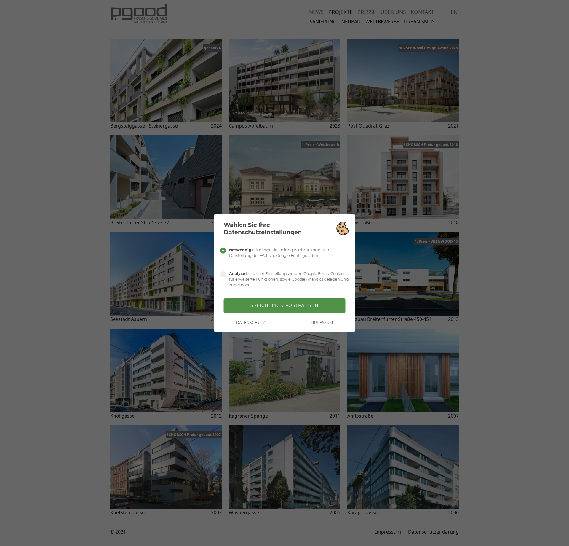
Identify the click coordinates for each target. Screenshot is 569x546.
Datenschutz (251, 322)
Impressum (321, 322)
